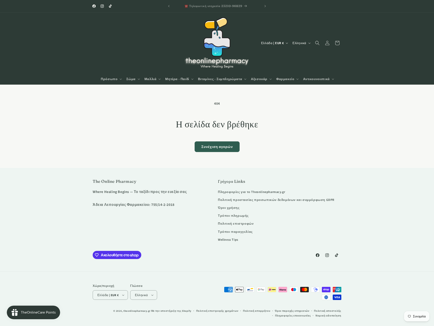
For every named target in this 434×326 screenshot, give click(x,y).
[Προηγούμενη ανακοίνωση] (169, 6)
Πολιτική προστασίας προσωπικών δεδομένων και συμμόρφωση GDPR (276, 200)
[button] (111, 79)
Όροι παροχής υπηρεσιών (292, 310)
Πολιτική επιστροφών (236, 223)
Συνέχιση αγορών (217, 147)
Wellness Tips (228, 240)
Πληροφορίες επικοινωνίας (293, 315)
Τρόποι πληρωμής (233, 216)
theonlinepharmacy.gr (137, 310)
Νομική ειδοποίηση (328, 315)
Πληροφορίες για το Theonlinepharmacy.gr (251, 192)
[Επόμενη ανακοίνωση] (265, 6)
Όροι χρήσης (229, 208)
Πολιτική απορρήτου (256, 310)
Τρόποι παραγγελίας (235, 232)
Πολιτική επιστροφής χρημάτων (217, 310)
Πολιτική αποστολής (327, 310)
